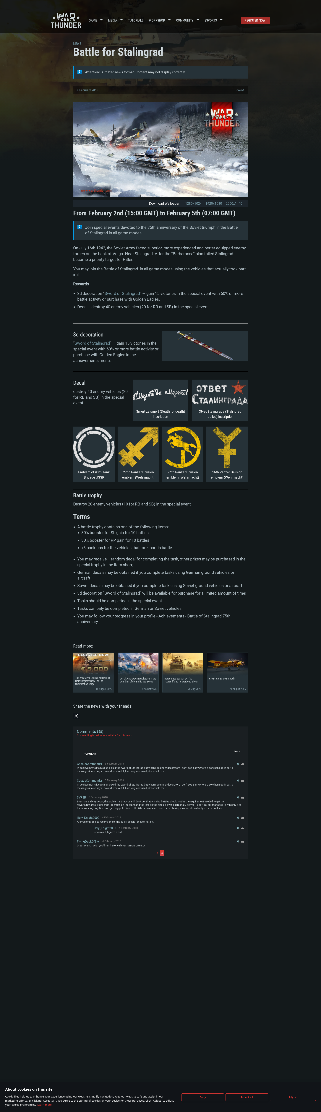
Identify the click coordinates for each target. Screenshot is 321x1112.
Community (184, 20)
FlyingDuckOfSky (88, 841)
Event (240, 90)
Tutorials (135, 20)
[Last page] (204, 853)
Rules (237, 751)
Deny (203, 1097)
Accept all (247, 1097)
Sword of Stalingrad (122, 293)
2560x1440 (234, 203)
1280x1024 (193, 203)
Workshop (157, 20)
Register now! (255, 20)
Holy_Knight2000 (88, 818)
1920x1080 (213, 203)
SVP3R (81, 797)
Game (93, 20)
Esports (211, 20)
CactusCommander (89, 764)
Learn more (44, 1104)
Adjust (293, 1097)
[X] (76, 716)
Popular (90, 753)
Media (112, 20)
